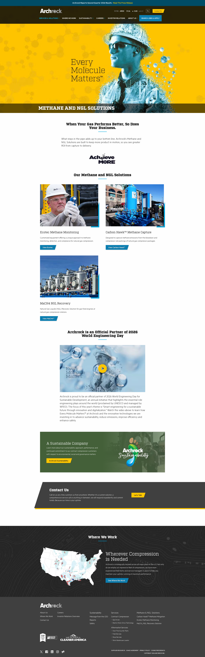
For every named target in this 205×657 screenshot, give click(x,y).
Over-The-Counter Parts (120, 631)
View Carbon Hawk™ (116, 247)
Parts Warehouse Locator (121, 640)
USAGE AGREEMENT (132, 650)
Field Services (117, 634)
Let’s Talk (138, 495)
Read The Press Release (123, 2)
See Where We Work (116, 580)
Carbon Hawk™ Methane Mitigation (151, 616)
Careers (100, 18)
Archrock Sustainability (58, 460)
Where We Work (69, 18)
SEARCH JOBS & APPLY (150, 18)
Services (114, 612)
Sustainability (85, 18)
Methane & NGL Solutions (148, 612)
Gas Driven (116, 620)
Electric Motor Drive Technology (123, 623)
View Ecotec (48, 247)
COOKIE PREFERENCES (158, 650)
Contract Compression (120, 616)
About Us (132, 18)
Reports (93, 620)
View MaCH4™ (48, 318)
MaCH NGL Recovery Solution (149, 623)
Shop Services (117, 637)
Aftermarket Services (119, 627)
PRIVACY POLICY (145, 650)
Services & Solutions (48, 18)
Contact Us (158, 11)
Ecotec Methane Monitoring (148, 620)
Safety (92, 623)
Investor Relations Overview (68, 616)
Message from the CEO (99, 616)
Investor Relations (116, 18)
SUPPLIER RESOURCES (118, 650)
